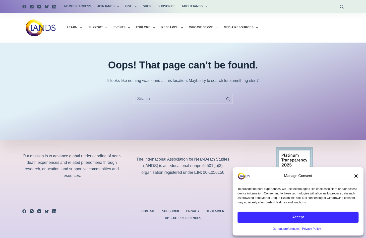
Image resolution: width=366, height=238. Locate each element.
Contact (148, 211)
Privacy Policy (311, 229)
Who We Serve (201, 27)
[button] (356, 176)
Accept (298, 217)
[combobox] (178, 99)
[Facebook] (24, 6)
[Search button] (228, 99)
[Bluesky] (47, 6)
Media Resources (238, 27)
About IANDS (192, 6)
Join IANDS (106, 6)
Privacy (192, 211)
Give (128, 6)
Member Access (77, 6)
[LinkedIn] (54, 6)
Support (95, 27)
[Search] (342, 6)
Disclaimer (215, 211)
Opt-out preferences (286, 229)
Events (119, 27)
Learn (72, 27)
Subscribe (167, 6)
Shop (147, 6)
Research (170, 27)
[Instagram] (32, 6)
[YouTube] (39, 6)
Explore (143, 27)
